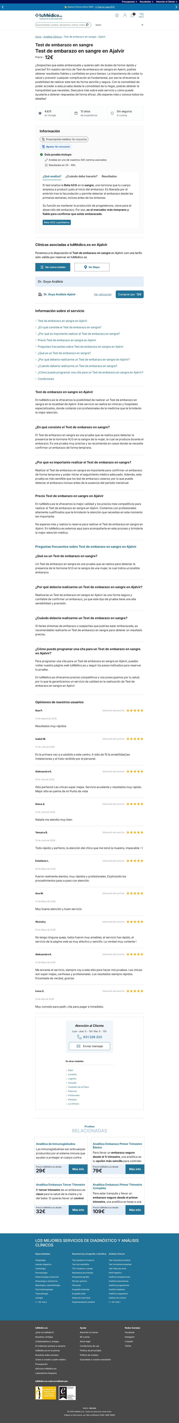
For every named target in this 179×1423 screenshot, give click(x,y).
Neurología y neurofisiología (47, 1285)
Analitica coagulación (118, 1293)
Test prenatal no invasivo (83, 1260)
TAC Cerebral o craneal (82, 1268)
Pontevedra (74, 1095)
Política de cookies (89, 1355)
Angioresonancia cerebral (83, 1302)
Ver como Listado (55, 267)
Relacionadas (89, 1129)
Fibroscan (76, 1285)
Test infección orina (117, 1268)
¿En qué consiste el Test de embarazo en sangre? (69, 327)
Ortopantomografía (80, 1277)
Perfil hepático (115, 1272)
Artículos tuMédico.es (45, 1368)
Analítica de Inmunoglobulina (55, 1144)
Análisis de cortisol (117, 1298)
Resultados (109, 176)
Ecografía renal (78, 1293)
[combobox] (63, 25)
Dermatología (41, 1272)
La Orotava (73, 1103)
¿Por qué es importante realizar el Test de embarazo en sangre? (79, 333)
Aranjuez (72, 1099)
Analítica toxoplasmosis (119, 1277)
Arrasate (72, 1082)
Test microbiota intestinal (120, 1264)
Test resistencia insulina (119, 1260)
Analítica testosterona (118, 1281)
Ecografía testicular (81, 1289)
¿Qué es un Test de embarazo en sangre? (64, 353)
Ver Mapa (94, 267)
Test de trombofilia (80, 1264)
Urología (39, 1298)
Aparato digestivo (43, 1264)
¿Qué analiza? (52, 176)
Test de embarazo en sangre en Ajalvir (62, 321)
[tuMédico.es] (48, 15)
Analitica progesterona (119, 1285)
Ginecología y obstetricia (46, 1281)
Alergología (40, 1260)
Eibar (70, 1070)
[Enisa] (67, 1393)
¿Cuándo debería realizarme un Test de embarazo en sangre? (77, 366)
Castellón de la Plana (78, 1087)
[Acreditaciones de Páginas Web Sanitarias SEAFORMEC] (45, 1393)
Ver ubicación (103, 294)
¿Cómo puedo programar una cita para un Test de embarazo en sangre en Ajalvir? (90, 372)
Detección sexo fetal (81, 1298)
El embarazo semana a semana (50, 1346)
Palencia (72, 1091)
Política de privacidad (90, 1350)
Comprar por (129, 294)
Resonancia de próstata (82, 1272)
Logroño (72, 1078)
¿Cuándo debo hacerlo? (82, 176)
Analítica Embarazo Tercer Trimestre (60, 1184)
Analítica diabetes (117, 1289)
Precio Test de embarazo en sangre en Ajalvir (67, 340)
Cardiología (40, 1268)
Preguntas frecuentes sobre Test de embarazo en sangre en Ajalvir (81, 346)
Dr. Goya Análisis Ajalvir (60, 294)
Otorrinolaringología (44, 1289)
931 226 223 (92, 1037)
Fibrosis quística (79, 1281)
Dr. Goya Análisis (50, 281)
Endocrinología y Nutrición (47, 1277)
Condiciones (46, 379)
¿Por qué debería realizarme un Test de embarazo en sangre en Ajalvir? (84, 359)
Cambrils (72, 1074)
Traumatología (41, 1293)
